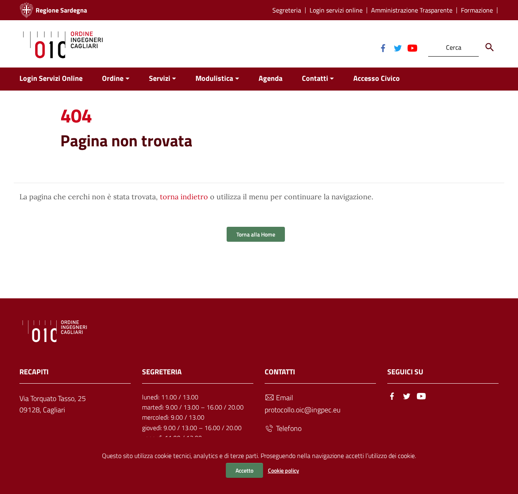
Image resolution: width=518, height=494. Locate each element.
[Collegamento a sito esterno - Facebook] (383, 47)
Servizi (159, 78)
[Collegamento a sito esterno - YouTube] (412, 47)
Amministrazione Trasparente (411, 10)
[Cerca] (490, 47)
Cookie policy (283, 470)
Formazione (477, 10)
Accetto (244, 470)
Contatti (315, 78)
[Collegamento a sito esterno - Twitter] (397, 47)
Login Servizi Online (51, 78)
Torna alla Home (255, 234)
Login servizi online (336, 10)
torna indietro (184, 196)
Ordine (112, 78)
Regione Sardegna (61, 10)
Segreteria (286, 10)
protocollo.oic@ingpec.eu (302, 409)
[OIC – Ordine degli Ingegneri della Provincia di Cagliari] (62, 43)
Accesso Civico (376, 78)
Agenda (270, 78)
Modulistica (214, 78)
